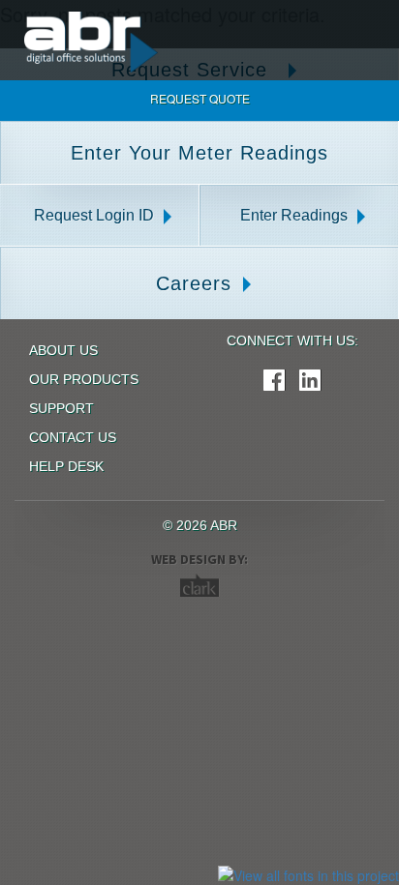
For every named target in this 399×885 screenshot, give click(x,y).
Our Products (83, 379)
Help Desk (66, 466)
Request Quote (200, 98)
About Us (63, 350)
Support (61, 408)
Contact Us (72, 437)
